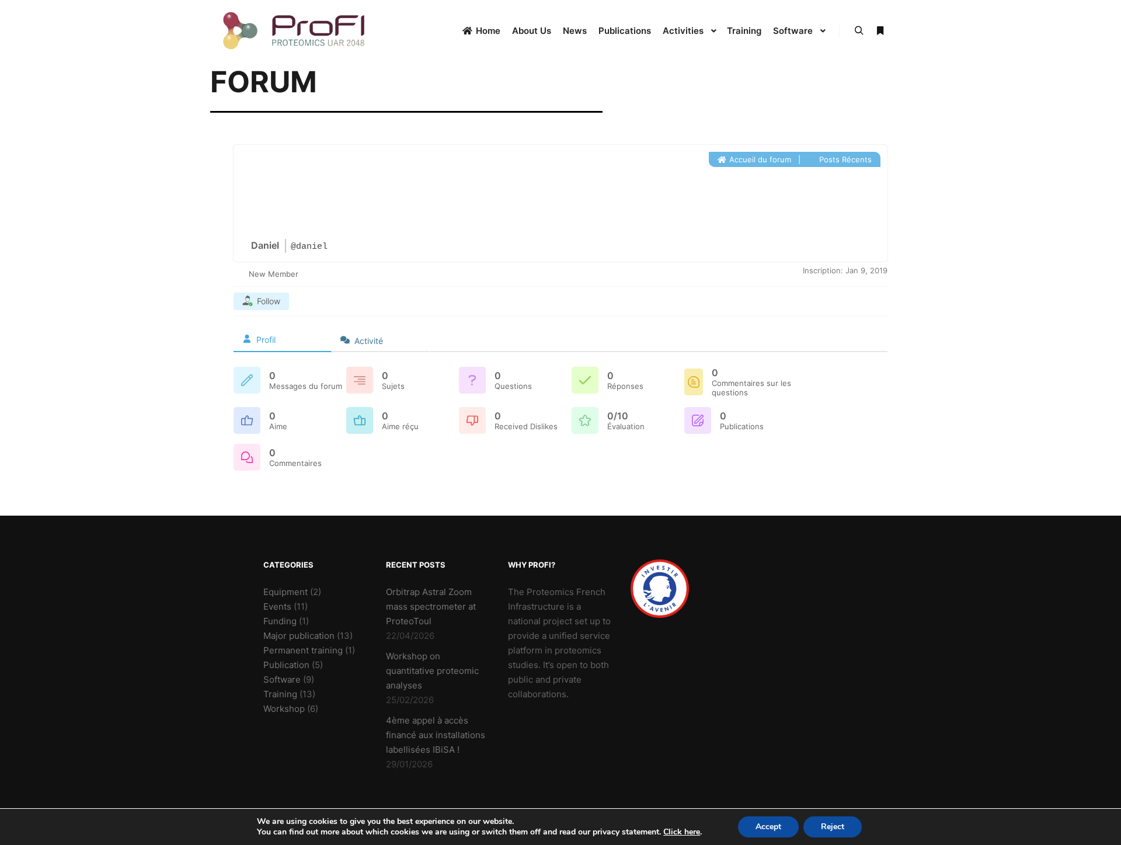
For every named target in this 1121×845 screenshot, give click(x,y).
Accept (768, 826)
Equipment (285, 591)
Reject (832, 826)
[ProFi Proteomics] (295, 30)
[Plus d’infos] (879, 31)
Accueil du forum (759, 159)
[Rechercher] (858, 31)
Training (280, 694)
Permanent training (303, 650)
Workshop (284, 708)
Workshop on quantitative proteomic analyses (432, 671)
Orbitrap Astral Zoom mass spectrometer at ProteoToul (431, 606)
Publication (286, 664)
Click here (681, 832)
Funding (280, 621)
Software (282, 679)
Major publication (299, 635)
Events (277, 606)
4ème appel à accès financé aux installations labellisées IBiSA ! (435, 735)
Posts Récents (844, 159)
